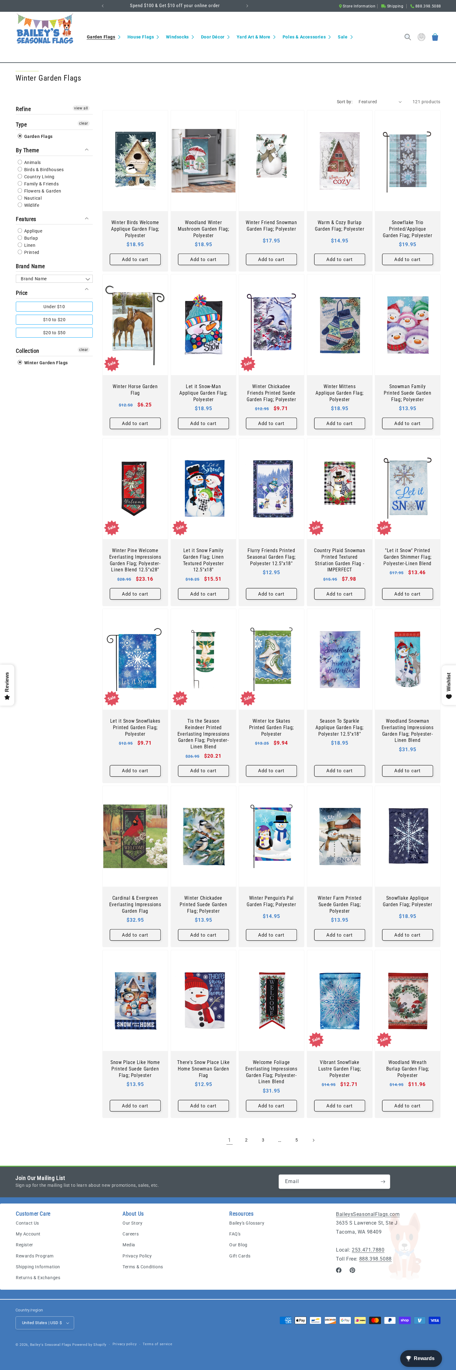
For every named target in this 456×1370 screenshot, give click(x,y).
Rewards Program (35, 1255)
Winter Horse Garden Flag (135, 390)
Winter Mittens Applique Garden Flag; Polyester (339, 393)
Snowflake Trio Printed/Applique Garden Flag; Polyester (407, 228)
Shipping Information (38, 1266)
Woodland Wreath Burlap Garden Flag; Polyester (407, 1068)
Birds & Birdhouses (43, 169)
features (26, 219)
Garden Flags (38, 136)
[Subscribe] (383, 1181)
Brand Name (30, 266)
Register (24, 1244)
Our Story (132, 1223)
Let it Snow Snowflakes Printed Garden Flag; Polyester (135, 727)
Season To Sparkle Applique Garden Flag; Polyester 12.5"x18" (339, 727)
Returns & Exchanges (38, 1277)
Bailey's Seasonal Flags (50, 1345)
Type (21, 124)
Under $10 (54, 306)
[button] (103, 36)
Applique (32, 230)
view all (81, 108)
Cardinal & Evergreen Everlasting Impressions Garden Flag (135, 904)
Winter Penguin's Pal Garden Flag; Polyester (271, 901)
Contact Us (27, 1223)
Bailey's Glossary (246, 1223)
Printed (31, 252)
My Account (28, 1233)
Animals (32, 162)
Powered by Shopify (89, 1345)
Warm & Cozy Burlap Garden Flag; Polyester (339, 225)
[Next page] (313, 1140)
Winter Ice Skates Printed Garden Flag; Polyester (271, 727)
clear (83, 123)
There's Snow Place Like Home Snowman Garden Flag (203, 1068)
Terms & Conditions (143, 1266)
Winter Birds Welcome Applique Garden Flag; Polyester (135, 228)
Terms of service (157, 1344)
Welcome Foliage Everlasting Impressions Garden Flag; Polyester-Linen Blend (271, 1071)
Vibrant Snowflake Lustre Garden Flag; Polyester (339, 1068)
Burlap (30, 238)
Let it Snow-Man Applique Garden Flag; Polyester (203, 393)
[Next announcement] (247, 6)
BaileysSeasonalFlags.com (368, 1214)
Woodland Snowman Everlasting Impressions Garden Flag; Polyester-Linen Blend (408, 730)
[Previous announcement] (103, 6)
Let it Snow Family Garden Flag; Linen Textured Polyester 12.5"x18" (203, 560)
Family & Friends (41, 183)
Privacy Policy (137, 1255)
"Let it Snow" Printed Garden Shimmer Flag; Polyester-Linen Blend (408, 557)
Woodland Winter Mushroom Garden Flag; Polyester (203, 228)
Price (22, 293)
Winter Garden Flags (45, 362)
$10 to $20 (54, 319)
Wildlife (31, 205)
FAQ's (235, 1233)
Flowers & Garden (42, 190)
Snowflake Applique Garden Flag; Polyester (407, 901)
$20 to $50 (54, 332)
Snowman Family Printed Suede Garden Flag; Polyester (407, 393)
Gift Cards (240, 1255)
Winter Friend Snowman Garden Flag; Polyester (271, 225)
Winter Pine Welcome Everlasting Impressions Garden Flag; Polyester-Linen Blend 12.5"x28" (135, 560)
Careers (131, 1233)
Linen (29, 245)
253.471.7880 (368, 1250)
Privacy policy (125, 1344)
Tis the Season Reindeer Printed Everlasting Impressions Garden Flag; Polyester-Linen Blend (203, 734)
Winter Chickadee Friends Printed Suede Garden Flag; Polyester (271, 393)
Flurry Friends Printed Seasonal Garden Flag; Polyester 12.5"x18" (271, 557)
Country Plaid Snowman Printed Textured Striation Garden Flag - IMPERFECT (339, 560)
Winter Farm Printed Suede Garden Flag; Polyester (339, 904)
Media (129, 1244)
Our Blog (238, 1244)
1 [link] (229, 1140)
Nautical (32, 198)
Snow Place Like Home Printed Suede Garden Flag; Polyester (135, 1068)
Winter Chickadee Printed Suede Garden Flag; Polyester (203, 904)
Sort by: (344, 101)
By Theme (27, 150)
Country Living (39, 176)
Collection (27, 351)
